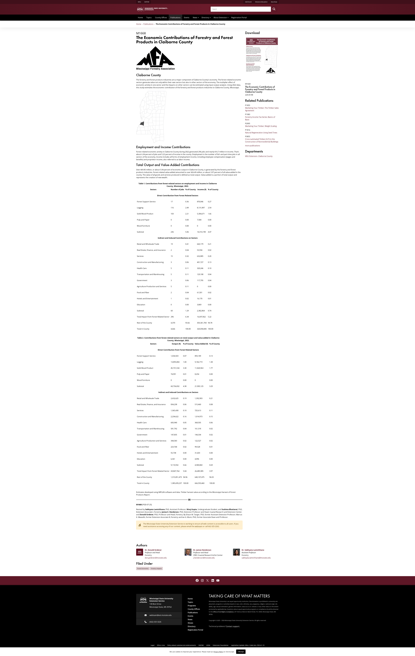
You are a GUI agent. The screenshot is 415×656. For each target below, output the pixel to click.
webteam (198, 526)
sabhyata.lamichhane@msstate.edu (256, 558)
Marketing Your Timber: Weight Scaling (261, 126)
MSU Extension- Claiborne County (258, 156)
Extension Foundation (220, 645)
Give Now (274, 2)
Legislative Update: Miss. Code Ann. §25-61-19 (247, 645)
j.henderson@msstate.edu (204, 558)
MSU (139, 2)
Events (186, 17)
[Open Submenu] (198, 17)
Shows (190, 623)
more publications (252, 145)
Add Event (248, 2)
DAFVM (146, 2)
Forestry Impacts (156, 568)
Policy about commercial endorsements (181, 645)
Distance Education (261, 2)
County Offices (161, 17)
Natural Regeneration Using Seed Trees (261, 132)
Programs (192, 605)
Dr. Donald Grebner (153, 550)
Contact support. (233, 626)
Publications (175, 17)
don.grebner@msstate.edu (156, 558)
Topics (149, 17)
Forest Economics (142, 568)
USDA (208, 645)
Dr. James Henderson (202, 550)
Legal (152, 645)
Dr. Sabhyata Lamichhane (253, 550)
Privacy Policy (218, 652)
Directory (205, 17)
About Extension (220, 17)
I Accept (241, 652)
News (195, 17)
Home (140, 17)
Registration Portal (239, 17)
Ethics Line (161, 645)
